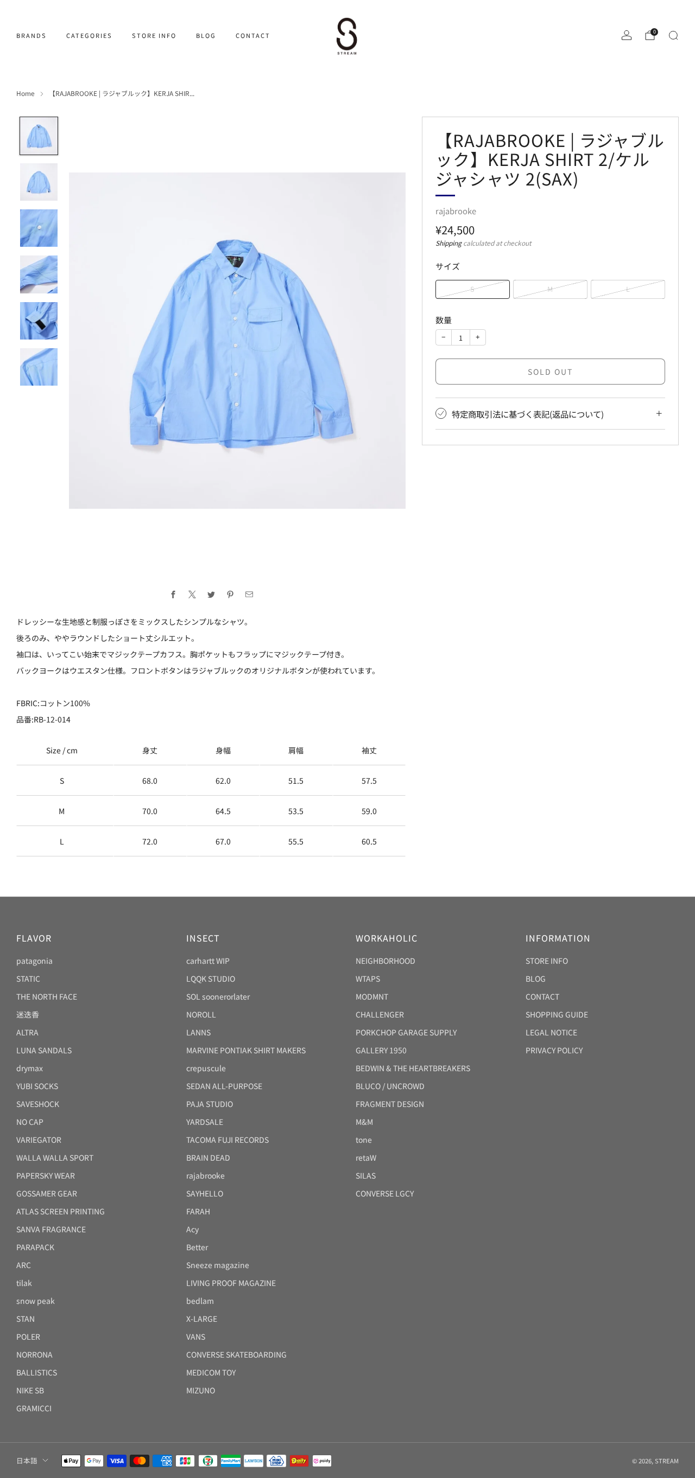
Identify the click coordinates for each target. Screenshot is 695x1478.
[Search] (673, 35)
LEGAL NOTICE (551, 1032)
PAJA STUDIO (209, 1103)
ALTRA (27, 1032)
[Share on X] (192, 594)
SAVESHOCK (37, 1103)
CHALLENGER (380, 1014)
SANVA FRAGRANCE (51, 1229)
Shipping (448, 242)
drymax (29, 1068)
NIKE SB (30, 1390)
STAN (25, 1318)
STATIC (28, 978)
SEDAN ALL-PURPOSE (224, 1085)
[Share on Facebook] (173, 594)
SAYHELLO (204, 1193)
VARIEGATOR (38, 1139)
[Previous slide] (90, 340)
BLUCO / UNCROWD (390, 1085)
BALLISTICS (36, 1372)
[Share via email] (249, 594)
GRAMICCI (34, 1408)
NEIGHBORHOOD (385, 960)
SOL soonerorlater (218, 996)
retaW (366, 1157)
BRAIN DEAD (208, 1157)
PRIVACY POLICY (554, 1050)
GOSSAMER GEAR (46, 1193)
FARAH (198, 1211)
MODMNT (372, 996)
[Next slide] (384, 340)
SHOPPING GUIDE (557, 1014)
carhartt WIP (208, 960)
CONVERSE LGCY (385, 1193)
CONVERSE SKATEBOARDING (236, 1354)
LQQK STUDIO (210, 978)
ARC (23, 1264)
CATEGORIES (89, 35)
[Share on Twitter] (211, 594)
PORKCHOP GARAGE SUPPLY (406, 1032)
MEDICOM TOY (211, 1372)
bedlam (200, 1300)
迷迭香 (27, 1014)
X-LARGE (201, 1318)
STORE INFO (154, 35)
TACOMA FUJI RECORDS (227, 1139)
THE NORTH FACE (46, 996)
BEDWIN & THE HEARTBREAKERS (413, 1068)
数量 (443, 319)
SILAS (366, 1175)
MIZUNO (200, 1390)
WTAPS (368, 978)
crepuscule (206, 1068)
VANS (195, 1336)
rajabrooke (455, 210)
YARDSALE (204, 1121)
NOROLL (201, 1014)
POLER (28, 1336)
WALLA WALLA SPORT (54, 1157)
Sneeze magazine (217, 1264)
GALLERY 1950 (381, 1050)
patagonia (34, 960)
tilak (24, 1282)
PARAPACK (35, 1247)
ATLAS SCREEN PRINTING (60, 1211)
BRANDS (31, 35)
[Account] (626, 35)
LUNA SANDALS (44, 1050)
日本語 (26, 1460)
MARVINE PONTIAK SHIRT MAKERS (246, 1050)
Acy (192, 1229)
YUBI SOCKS (37, 1085)
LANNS (198, 1032)
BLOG (206, 35)
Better (197, 1247)
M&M (364, 1121)
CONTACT (253, 35)
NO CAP (29, 1121)
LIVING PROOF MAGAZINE (231, 1282)
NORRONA (34, 1354)
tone (364, 1139)
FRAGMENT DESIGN (390, 1103)
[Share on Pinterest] (230, 594)
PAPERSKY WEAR (45, 1175)
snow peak (35, 1300)
